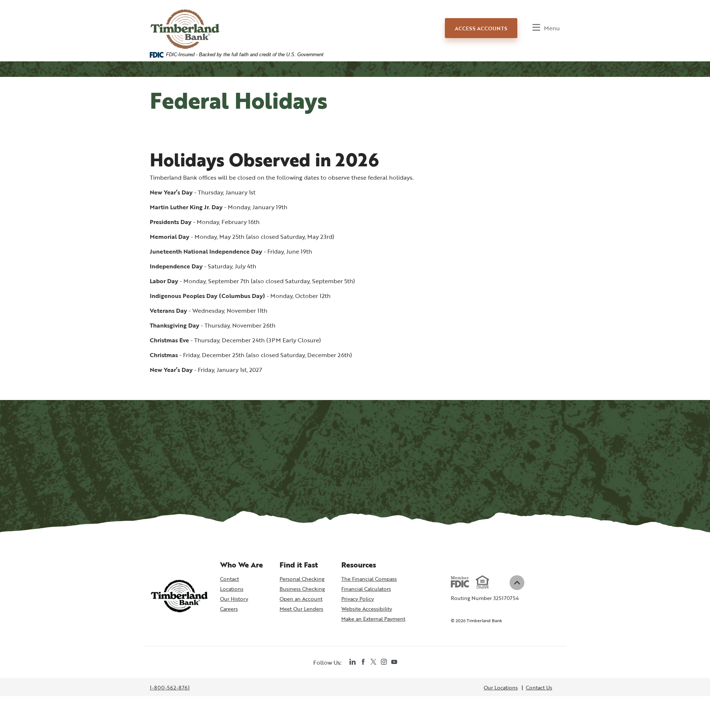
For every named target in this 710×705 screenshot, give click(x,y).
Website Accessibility (366, 609)
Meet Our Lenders (301, 609)
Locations (231, 589)
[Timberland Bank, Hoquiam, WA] (185, 23)
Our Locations (501, 687)
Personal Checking (302, 579)
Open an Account (302, 599)
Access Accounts (481, 28)
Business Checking (302, 589)
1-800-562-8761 (170, 688)
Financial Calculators (366, 589)
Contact (229, 579)
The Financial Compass (369, 579)
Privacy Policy (357, 599)
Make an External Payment (373, 619)
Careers (229, 609)
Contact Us (539, 687)
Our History (234, 599)
